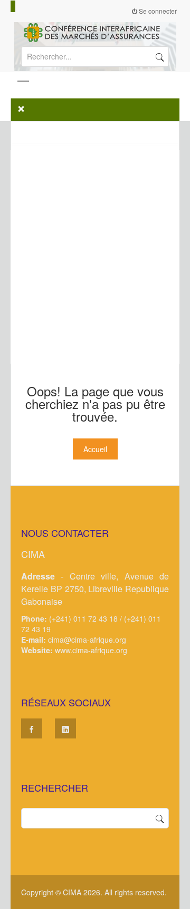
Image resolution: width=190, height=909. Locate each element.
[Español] (23, 6)
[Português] (27, 6)
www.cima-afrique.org (91, 650)
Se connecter (157, 10)
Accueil (95, 449)
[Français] (13, 6)
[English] (18, 6)
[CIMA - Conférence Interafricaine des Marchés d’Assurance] (95, 31)
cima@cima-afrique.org (87, 639)
